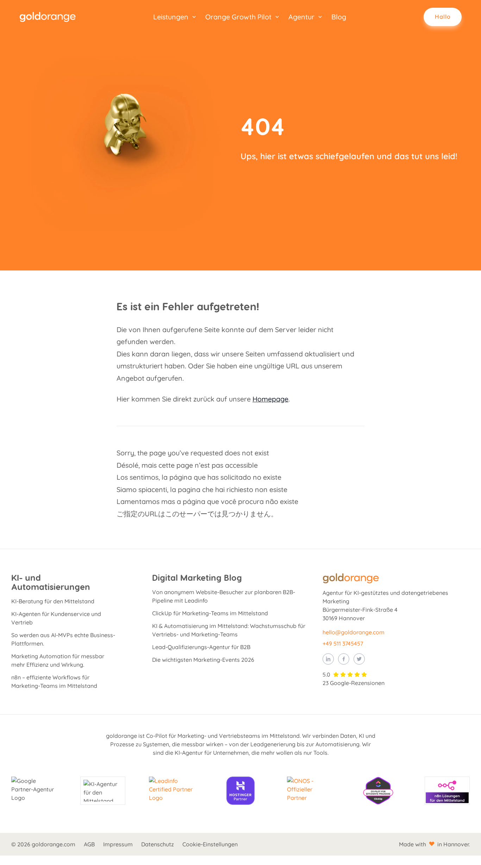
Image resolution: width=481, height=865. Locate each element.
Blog (338, 16)
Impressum (118, 844)
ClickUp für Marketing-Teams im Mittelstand (210, 613)
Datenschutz (157, 844)
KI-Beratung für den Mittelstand (52, 601)
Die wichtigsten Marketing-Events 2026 (203, 659)
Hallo (442, 16)
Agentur (301, 16)
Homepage (270, 398)
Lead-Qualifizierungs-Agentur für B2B (201, 647)
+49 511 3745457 (343, 643)
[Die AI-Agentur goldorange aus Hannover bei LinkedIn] (328, 659)
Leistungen (170, 16)
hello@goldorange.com (354, 632)
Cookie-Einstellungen (210, 844)
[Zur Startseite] (47, 17)
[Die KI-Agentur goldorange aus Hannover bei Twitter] (359, 659)
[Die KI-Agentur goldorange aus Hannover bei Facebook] (343, 659)
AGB (89, 844)
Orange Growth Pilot (238, 16)
